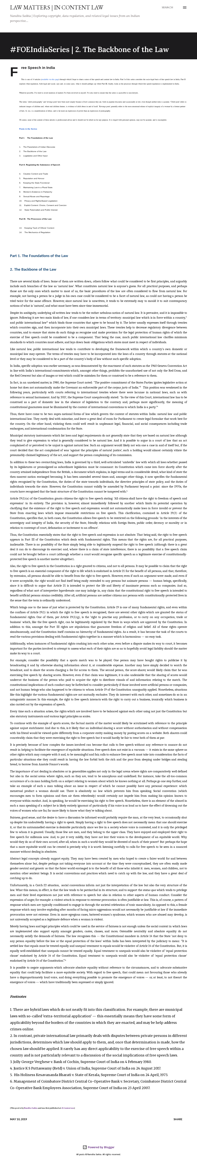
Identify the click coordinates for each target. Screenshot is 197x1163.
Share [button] (178, 1119)
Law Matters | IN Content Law (56, 7)
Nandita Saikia (31, 1108)
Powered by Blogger (100, 1147)
